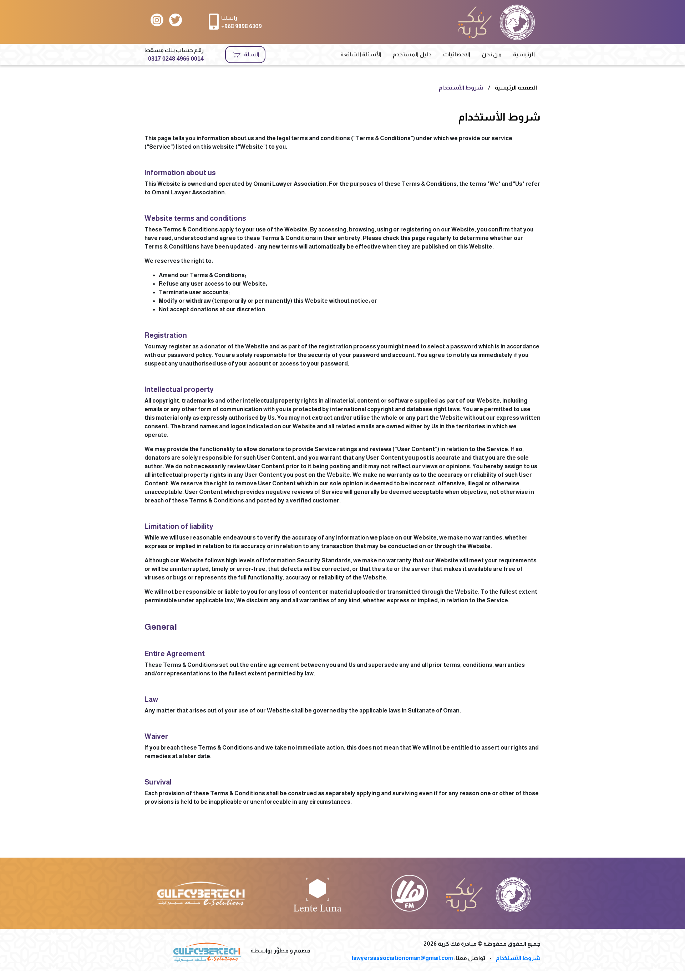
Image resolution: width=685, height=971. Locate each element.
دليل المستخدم (412, 54)
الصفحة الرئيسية (516, 88)
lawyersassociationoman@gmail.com (402, 958)
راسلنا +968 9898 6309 (241, 22)
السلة (251, 54)
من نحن (492, 54)
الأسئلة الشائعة (360, 54)
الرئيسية (524, 54)
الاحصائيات (456, 54)
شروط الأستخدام (461, 88)
